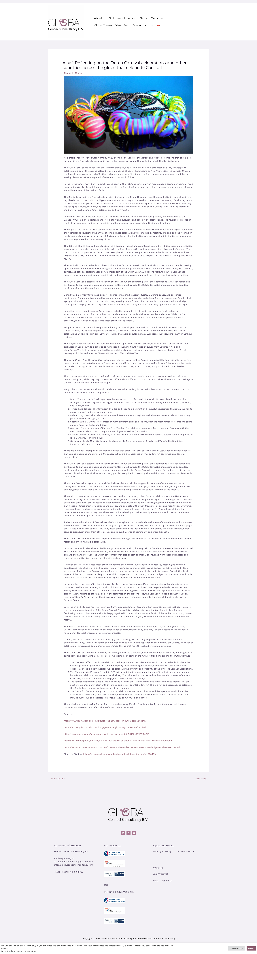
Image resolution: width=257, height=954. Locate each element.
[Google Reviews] (128, 833)
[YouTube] (134, 833)
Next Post (202, 778)
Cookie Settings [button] (236, 948)
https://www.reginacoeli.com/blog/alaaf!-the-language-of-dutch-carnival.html (104, 721)
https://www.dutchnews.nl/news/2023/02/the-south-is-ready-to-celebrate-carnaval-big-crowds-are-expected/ (122, 747)
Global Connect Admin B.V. (111, 25)
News (143, 18)
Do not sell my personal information (18, 951)
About (98, 18)
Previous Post (56, 778)
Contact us (139, 25)
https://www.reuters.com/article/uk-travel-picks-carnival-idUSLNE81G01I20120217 (106, 734)
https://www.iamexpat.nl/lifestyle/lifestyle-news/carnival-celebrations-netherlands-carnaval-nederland (118, 740)
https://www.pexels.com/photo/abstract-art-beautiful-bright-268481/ (119, 754)
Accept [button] (251, 948)
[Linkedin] (123, 833)
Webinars (157, 18)
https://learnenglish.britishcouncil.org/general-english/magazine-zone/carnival (105, 727)
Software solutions (121, 18)
